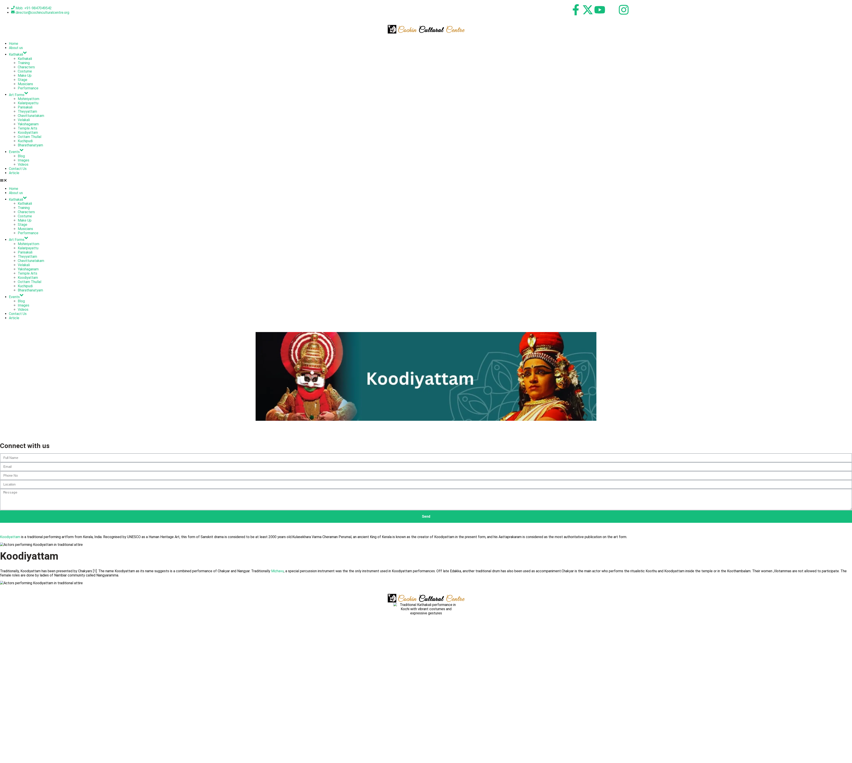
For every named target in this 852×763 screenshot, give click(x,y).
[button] (426, 181)
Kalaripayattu (28, 103)
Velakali (24, 120)
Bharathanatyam (30, 145)
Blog (21, 156)
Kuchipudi (25, 141)
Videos (23, 164)
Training (24, 63)
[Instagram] (623, 9)
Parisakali (25, 107)
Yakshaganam (28, 124)
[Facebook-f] (575, 9)
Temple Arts (27, 128)
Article (14, 173)
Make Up (25, 75)
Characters (26, 67)
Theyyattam (27, 111)
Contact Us (18, 169)
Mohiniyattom (28, 99)
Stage (22, 80)
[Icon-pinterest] (611, 9)
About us (16, 48)
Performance (28, 88)
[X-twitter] (587, 9)
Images (23, 160)
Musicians (25, 84)
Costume (25, 71)
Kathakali (16, 54)
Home (13, 43)
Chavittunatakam (31, 116)
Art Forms (16, 94)
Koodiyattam (28, 132)
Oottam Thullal (29, 137)
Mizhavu (277, 571)
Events (14, 152)
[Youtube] (599, 9)
